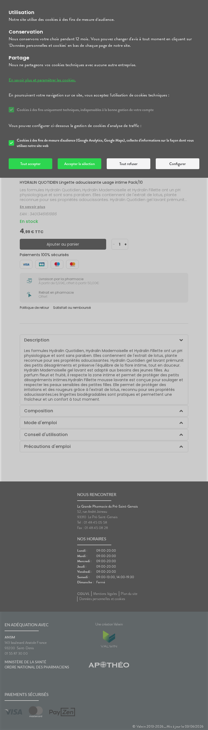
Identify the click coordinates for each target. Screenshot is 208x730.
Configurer (177, 163)
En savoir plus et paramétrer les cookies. (42, 80)
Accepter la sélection (79, 163)
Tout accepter (30, 163)
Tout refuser (128, 163)
